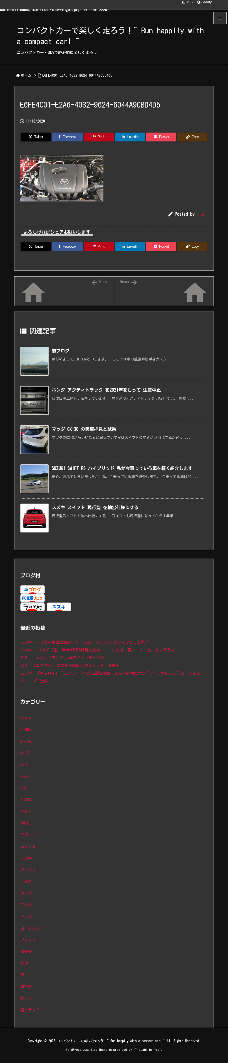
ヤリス (26, 916)
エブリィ (28, 835)
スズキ (26, 858)
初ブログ (61, 350)
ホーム (26, 75)
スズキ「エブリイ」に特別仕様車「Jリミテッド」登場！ (70, 666)
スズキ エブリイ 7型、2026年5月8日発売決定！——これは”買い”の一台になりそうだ (97, 650)
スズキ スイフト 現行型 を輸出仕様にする (95, 507)
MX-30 (25, 753)
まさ (201, 214)
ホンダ (26, 893)
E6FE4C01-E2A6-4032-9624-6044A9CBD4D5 (77, 75)
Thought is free (147, 1049)
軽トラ (26, 998)
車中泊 (26, 987)
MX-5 (24, 765)
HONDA (25, 730)
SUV (23, 788)
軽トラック (30, 1010)
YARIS (25, 823)
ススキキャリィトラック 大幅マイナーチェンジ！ (64, 658)
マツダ (26, 905)
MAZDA (25, 741)
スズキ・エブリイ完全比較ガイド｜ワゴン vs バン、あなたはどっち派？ (84, 642)
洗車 (24, 963)
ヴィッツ (28, 940)
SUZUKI (26, 800)
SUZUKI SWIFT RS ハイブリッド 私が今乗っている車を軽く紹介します (122, 468)
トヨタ (26, 881)
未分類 (26, 952)
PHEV (24, 776)
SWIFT (25, 811)
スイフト (28, 846)
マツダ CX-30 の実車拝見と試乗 (84, 429)
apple (25, 718)
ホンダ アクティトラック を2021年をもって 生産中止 (106, 390)
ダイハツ (28, 870)
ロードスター (32, 928)
